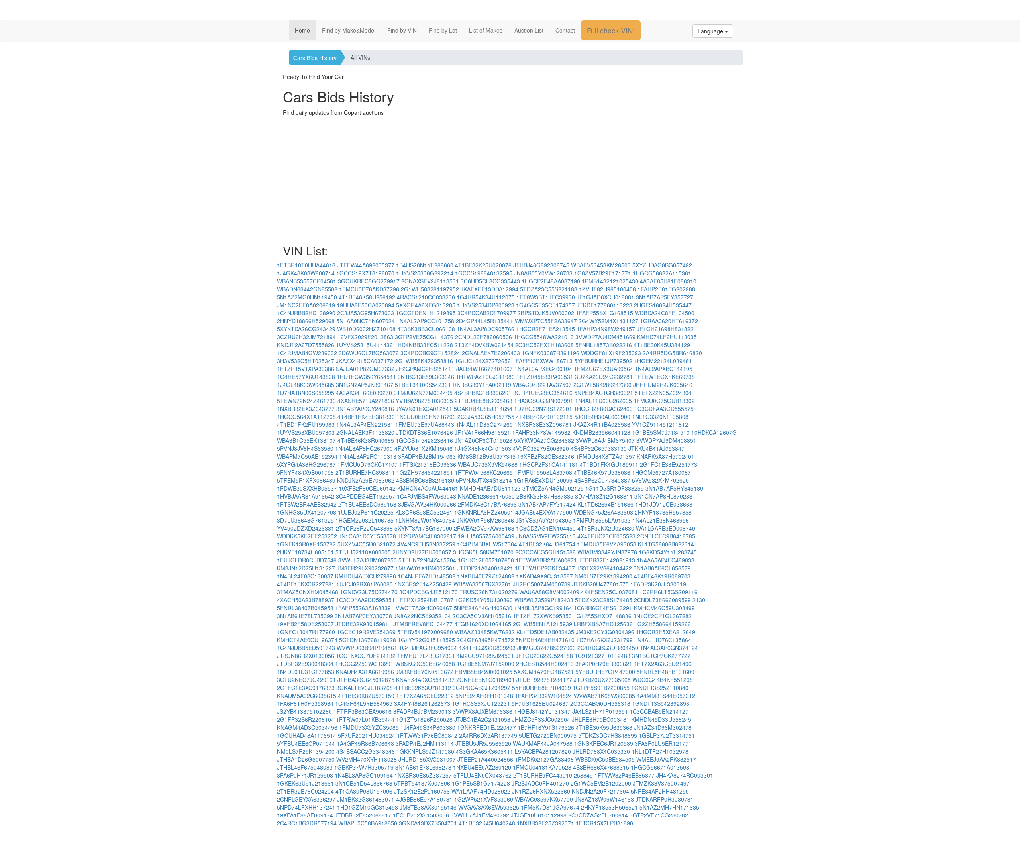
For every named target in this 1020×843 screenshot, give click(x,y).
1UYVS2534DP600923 (485, 305)
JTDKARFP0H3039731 (665, 799)
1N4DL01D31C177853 (305, 672)
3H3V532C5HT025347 (305, 361)
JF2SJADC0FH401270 (540, 783)
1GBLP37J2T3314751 (667, 735)
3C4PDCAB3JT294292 (481, 688)
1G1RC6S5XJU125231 (481, 703)
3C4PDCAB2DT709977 (486, 313)
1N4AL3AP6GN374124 (669, 648)
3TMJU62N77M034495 (423, 393)
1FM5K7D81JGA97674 (550, 807)
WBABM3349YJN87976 (607, 552)
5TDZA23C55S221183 (548, 289)
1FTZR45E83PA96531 (544, 377)
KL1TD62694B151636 (605, 504)
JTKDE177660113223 (604, 305)
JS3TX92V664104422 (604, 568)
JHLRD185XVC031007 (427, 759)
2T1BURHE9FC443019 (542, 775)
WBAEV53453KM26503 (601, 265)
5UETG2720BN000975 (548, 735)
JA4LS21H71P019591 (600, 711)
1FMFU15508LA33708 (543, 472)
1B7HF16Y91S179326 (546, 727)
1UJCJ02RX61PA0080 (364, 584)
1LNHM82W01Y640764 (425, 520)
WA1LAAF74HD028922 (480, 791)
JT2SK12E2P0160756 (422, 791)
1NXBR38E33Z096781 (543, 424)
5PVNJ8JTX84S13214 (484, 480)
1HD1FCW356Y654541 (366, 377)
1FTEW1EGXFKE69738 (664, 377)
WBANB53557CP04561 (306, 281)
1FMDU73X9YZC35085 (369, 727)
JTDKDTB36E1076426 (424, 432)
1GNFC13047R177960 (306, 632)
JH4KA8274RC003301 (684, 775)
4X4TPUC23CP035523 (606, 536)
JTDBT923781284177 (544, 680)
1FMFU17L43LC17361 (426, 656)
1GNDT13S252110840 (659, 688)
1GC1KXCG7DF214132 (366, 656)
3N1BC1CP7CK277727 (661, 656)
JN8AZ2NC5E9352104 (422, 616)
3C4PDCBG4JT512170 (428, 592)
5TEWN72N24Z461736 (306, 401)
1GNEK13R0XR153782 (306, 544)
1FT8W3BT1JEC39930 (545, 297)
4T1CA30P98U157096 (363, 791)
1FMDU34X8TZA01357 (605, 456)
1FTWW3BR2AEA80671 (546, 560)
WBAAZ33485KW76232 (485, 632)
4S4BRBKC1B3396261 (483, 393)
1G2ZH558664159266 (662, 624)
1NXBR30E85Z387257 (423, 775)
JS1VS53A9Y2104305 (543, 520)
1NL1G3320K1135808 (660, 417)
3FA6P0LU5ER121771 (663, 743)
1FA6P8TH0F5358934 (305, 703)
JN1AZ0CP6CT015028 (483, 440)
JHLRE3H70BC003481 (601, 719)
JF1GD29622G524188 (544, 656)
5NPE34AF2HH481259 (660, 791)
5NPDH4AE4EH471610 (545, 640)
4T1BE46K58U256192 (367, 297)
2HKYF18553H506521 (609, 807)
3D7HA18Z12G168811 (604, 496)
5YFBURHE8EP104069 (541, 688)
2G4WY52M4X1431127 (608, 321)
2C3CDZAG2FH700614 (598, 815)
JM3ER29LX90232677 (365, 568)
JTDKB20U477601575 (600, 584)
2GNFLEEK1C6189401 (485, 680)
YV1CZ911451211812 (660, 424)
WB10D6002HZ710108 (366, 329)
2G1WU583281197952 (430, 289)
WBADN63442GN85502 (307, 289)
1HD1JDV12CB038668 (663, 504)
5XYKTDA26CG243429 (306, 329)
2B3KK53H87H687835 (544, 496)
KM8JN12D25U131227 (306, 568)
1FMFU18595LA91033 (602, 520)
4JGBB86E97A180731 (424, 799)
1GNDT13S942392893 (660, 703)
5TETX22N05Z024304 (663, 393)
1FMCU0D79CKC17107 (367, 464)
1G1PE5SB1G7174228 (481, 783)
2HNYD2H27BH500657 (421, 552)
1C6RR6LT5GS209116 (668, 592)
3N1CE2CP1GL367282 (662, 616)
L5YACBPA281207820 (543, 751)
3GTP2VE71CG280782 (659, 815)
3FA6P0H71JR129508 (305, 775)
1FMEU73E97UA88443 (424, 424)
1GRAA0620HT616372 (669, 321)
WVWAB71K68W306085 (604, 696)
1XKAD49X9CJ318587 (544, 576)
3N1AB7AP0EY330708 (363, 616)
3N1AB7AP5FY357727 (664, 297)
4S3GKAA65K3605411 (484, 751)
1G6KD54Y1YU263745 (668, 552)
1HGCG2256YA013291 (364, 664)
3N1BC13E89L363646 (426, 377)
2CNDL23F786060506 (483, 337)
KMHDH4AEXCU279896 (365, 576)
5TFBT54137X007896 (422, 783)
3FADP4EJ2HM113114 (425, 743)
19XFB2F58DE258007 (305, 624)
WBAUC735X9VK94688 (488, 464)
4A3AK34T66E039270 (364, 393)
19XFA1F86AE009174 (305, 815)
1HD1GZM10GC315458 (367, 807)
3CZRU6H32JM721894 (306, 337)
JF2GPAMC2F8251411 (425, 369)
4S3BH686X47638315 (601, 767)
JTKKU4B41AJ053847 (656, 448)
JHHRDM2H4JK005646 (662, 385)
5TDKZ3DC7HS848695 (607, 735)
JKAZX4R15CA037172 (364, 361)
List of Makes (485, 30)
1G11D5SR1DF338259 (614, 488)
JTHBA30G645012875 (365, 680)
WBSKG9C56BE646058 (425, 664)
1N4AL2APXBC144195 (663, 369)
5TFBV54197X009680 (425, 632)
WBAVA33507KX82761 (482, 584)
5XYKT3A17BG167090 (423, 528)
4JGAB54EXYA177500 (543, 512)
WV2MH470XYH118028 (366, 759)
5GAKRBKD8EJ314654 (483, 409)
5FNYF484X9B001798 (305, 472)
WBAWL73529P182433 (543, 600)
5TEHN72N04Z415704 (427, 560)
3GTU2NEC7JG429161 (306, 680)
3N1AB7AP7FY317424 (547, 504)
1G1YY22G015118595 (426, 640)
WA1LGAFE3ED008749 (665, 528)
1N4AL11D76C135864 (662, 640)
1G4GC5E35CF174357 (545, 305)
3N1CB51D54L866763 (363, 783)
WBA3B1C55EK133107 (306, 440)
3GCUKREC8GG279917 (369, 281)
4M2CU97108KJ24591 (485, 656)
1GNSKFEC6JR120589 (603, 743)
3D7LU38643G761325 (305, 520)
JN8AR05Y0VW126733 (543, 273)
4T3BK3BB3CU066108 (426, 329)
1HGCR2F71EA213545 (545, 329)
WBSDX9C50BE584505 (605, 759)
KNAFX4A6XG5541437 (425, 680)
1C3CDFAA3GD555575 (664, 409)
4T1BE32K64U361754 (547, 544)
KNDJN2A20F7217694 (600, 791)
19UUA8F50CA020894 (365, 305)
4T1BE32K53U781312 (422, 688)
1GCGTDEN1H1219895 (426, 313)
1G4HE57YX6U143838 (306, 377)
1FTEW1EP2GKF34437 (545, 568)
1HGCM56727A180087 (661, 472)
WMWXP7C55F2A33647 (546, 321)
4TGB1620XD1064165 (482, 624)
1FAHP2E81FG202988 (666, 289)
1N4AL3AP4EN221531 (365, 424)
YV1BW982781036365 (424, 401)
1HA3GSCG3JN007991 (543, 401)
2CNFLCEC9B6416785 (666, 536)
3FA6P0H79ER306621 (603, 664)
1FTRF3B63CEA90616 (362, 711)
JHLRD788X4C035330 (601, 751)
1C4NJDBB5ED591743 (306, 648)
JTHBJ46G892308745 (541, 265)
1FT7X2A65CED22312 (425, 696)
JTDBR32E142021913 (607, 560)
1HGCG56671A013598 (660, 767)
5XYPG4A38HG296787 (306, 464)
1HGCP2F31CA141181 (548, 464)
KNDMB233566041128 (601, 432)
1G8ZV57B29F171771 (602, 273)
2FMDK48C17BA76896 (487, 504)
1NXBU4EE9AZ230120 (482, 767)
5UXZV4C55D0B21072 (366, 544)
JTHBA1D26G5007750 (306, 759)
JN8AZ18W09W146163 (604, 799)
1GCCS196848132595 (483, 273)
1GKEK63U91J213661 (305, 783)
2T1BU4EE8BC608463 (483, 401)
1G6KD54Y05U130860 (484, 600)
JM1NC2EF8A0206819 (306, 305)
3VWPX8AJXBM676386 (482, 711)
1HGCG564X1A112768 (306, 417)
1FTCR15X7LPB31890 (604, 823)
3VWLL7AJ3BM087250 (367, 560)
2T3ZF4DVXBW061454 (484, 345)
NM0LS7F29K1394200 (603, 576)
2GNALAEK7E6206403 (491, 353)
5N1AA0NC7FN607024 (365, 321)
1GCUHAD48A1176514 (306, 735)
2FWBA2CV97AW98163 (484, 528)
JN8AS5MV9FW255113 (546, 536)
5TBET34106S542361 (423, 385)
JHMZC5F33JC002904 (541, 719)
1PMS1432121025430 (610, 281)
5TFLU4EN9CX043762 (482, 775)
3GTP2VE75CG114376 (424, 337)
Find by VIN (402, 30)
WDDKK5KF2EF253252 (307, 536)
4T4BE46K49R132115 (544, 417)
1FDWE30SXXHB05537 (307, 488)
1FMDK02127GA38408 (544, 759)
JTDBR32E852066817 (363, 815)
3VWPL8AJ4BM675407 (605, 440)
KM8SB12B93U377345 (486, 456)
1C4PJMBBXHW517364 (487, 544)
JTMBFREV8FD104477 (423, 624)
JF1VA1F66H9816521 (482, 432)
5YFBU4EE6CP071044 (306, 743)
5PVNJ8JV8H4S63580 (305, 448)
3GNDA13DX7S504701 (428, 823)
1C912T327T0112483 (602, 656)
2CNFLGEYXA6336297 (306, 799)
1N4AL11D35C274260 (484, 424)
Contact (565, 30)
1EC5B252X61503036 (421, 815)
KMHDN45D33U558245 (661, 719)
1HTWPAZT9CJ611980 (485, 377)
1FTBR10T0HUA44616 (306, 265)
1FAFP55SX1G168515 (604, 313)
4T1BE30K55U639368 (604, 727)
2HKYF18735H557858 (663, 512)
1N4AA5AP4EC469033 (665, 560)
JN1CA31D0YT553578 (367, 536)
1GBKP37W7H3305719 (364, 767)
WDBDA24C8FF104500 (664, 313)
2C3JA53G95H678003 (365, 313)
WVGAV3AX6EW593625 (488, 807)
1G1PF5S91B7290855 (601, 688)
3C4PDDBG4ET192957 (365, 496)
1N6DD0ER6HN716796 (426, 417)
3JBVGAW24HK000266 (427, 504)
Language (711, 31)
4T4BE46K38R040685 (365, 440)
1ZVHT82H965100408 (607, 289)
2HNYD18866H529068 (306, 321)
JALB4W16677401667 (484, 369)
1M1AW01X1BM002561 (425, 568)
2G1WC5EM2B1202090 (601, 783)
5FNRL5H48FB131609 (665, 672)
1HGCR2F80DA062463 (603, 409)
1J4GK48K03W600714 (306, 273)
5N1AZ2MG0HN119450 (307, 297)
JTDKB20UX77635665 (602, 680)
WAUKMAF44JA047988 (543, 743)
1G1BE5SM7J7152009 (485, 664)
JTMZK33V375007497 (661, 783)
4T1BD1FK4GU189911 (609, 464)
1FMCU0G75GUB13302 (664, 401)
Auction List (528, 30)
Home (302, 30)
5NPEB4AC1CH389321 (603, 393)
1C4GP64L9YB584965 (363, 703)
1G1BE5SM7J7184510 (661, 432)
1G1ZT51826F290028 (424, 719)
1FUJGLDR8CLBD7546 (307, 560)
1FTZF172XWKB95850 (542, 616)
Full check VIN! (611, 30)
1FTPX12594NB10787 (424, 600)
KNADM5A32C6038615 (306, 696)
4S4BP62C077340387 (602, 480)
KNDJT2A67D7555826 (305, 345)
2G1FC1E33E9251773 (668, 464)
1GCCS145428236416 (424, 440)
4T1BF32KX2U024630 (605, 528)
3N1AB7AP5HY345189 (674, 488)
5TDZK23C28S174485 (603, 600)
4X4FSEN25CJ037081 (609, 592)
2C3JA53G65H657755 (485, 417)
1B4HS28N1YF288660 (424, 265)
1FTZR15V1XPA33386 (305, 369)
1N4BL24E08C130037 (305, 576)
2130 (698, 600)
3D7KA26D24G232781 (604, 377)
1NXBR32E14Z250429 (423, 584)
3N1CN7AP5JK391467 (364, 385)
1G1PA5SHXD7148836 (602, 616)
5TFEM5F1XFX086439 (306, 480)
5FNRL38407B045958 (305, 608)
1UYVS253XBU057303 (306, 432)
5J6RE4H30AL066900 (602, 417)
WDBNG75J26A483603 (603, 512)
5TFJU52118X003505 (363, 552)
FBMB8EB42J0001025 (483, 672)
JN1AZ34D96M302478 (663, 727)
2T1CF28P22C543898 (364, 528)
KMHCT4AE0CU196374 (307, 640)
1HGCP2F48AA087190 (551, 281)
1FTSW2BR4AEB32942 (307, 504)
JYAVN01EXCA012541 (424, 409)
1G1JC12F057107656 (486, 560)
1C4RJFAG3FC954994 (428, 648)
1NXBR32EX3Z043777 (306, 409)
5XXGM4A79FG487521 (544, 672)
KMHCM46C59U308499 (664, 608)
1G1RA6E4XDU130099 (543, 480)
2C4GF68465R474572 (485, 640)
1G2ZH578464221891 (424, 472)
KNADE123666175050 (486, 496)
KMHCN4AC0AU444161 (427, 488)
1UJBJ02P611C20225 (366, 512)
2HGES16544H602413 (545, 664)
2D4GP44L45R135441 (484, 321)
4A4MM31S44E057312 (666, 696)
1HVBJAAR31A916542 (305, 496)
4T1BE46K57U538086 (602, 472)
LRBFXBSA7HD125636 (603, 624)
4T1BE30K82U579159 (366, 696)
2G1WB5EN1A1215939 (542, 624)
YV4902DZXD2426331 (305, 528)
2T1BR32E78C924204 (305, 791)
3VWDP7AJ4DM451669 (605, 337)
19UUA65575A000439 (486, 536)
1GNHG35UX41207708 (306, 512)
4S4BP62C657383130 (599, 448)
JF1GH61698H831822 (665, 329)
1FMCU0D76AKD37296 (369, 289)
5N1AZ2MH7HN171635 (669, 807)
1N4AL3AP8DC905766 (485, 329)
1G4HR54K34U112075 (486, 297)
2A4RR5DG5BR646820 (672, 353)
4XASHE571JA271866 (365, 401)
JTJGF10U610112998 (539, 815)
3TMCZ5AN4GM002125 (553, 488)
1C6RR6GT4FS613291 (603, 608)
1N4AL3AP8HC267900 (364, 448)
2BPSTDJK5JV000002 (546, 313)
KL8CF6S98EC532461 (424, 512)
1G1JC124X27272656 (483, 361)
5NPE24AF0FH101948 (484, 696)
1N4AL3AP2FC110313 (367, 456)
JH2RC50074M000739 (542, 584)
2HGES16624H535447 (663, 305)
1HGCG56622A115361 (662, 273)
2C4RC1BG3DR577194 (307, 823)
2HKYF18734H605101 (305, 552)
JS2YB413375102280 (304, 711)
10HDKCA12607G (714, 432)
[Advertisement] (510, 180)
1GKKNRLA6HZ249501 (484, 512)
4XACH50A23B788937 (305, 600)
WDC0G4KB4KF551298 (662, 680)
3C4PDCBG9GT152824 (430, 353)
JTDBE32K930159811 (363, 624)
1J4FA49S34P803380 (427, 727)
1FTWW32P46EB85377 (624, 775)
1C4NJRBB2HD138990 (306, 313)
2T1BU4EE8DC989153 (367, 504)
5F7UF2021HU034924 (366, 735)
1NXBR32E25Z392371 (545, 823)
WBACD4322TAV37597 (542, 385)
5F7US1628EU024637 (540, 703)
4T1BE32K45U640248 (487, 823)
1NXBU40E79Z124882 (485, 576)
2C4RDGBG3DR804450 (607, 648)
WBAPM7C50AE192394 (307, 456)
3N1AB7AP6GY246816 (365, 409)
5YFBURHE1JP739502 (603, 361)
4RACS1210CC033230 (426, 297)
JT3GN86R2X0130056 (305, 656)
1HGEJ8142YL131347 (542, 711)
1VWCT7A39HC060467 (422, 608)
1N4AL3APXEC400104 (543, 369)
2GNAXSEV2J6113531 (430, 281)
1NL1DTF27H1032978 (660, 751)
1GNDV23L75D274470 (369, 592)
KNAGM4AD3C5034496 (307, 727)
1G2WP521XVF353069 (483, 799)
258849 (583, 775)
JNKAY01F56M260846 (485, 520)
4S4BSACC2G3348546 (365, 751)
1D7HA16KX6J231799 (604, 640)
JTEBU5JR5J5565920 (483, 743)
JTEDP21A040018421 (485, 568)
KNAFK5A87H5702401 (665, 456)
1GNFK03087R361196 (550, 353)
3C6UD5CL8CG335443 (490, 281)
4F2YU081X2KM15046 (423, 448)
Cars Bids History (315, 58)
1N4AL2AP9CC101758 (425, 321)
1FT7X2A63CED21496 (663, 664)
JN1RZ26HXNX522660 (541, 791)
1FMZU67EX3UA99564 (603, 369)
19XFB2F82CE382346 (545, 456)
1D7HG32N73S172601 (543, 409)
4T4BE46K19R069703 (662, 576)
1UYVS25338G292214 (424, 273)
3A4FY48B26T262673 (422, 703)
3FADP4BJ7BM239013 (422, 711)
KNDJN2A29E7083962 (365, 480)
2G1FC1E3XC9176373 (306, 688)
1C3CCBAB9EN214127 (659, 711)
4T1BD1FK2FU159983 (306, 424)
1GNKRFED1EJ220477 (486, 727)
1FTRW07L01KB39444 (365, 719)
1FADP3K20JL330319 (658, 584)
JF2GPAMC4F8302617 (427, 536)
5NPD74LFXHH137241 (306, 807)
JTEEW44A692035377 (365, 265)
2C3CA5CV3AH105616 (482, 616)
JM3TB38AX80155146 (428, 807)
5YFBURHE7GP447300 (605, 672)
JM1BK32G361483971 (365, 799)
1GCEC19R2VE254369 (366, 632)
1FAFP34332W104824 (543, 696)
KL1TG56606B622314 (666, 544)
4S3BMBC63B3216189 (425, 480)
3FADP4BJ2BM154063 (427, 456)
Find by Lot (443, 30)
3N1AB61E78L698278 (423, 767)
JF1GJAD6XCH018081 (605, 297)
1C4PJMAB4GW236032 (307, 353)
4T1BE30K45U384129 (662, 345)
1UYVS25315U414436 (364, 345)
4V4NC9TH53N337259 (426, 544)
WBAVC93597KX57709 (544, 799)
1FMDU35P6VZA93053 (606, 544)
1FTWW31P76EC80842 (427, 735)
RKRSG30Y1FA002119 (482, 385)
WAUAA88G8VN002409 (549, 592)
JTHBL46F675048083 (305, 767)
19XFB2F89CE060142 (367, 488)
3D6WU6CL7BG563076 (369, 353)
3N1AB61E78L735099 (305, 616)
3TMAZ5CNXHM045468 (307, 592)
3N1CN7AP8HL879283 (663, 496)
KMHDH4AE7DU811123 (490, 488)
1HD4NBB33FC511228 (423, 345)
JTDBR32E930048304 (305, 664)
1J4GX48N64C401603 (482, 448)
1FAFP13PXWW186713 (542, 361)
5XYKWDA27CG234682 (544, 440)
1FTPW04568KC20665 (484, 472)
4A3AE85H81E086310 (668, 281)
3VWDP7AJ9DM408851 (666, 440)
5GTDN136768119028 (367, 640)
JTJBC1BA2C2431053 (482, 719)
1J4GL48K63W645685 (305, 385)
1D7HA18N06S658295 (305, 393)
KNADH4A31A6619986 (365, 672)
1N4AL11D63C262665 (603, 401)
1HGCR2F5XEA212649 (665, 632)
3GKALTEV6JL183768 (364, 688)
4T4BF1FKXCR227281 (306, 584)
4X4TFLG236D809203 (487, 648)
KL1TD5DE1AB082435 (545, 632)
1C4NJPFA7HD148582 (426, 576)
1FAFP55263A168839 (363, 608)
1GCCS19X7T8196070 (365, 273)
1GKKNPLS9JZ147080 (425, 751)
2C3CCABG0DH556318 (600, 703)
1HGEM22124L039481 (663, 361)
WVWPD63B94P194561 (367, 648)
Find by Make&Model (348, 30)
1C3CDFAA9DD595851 (365, 600)
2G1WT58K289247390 (602, 385)
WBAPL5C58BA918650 (367, 823)
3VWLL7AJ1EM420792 (480, 815)
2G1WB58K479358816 (424, 361)
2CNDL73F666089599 (662, 600)
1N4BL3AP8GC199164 (543, 608)
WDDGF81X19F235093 (611, 353)
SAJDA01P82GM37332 (365, 369)
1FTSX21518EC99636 (427, 464)
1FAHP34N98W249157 (606, 329)
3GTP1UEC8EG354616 (543, 393)
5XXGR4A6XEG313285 (425, 305)
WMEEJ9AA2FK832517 (666, 759)
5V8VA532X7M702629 (660, 480)
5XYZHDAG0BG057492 (662, 265)
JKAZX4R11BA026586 (601, 424)
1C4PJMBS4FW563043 (426, 496)
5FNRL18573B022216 (603, 345)
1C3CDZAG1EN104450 (546, 528)
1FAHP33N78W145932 (541, 432)
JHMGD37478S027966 (546, 648)
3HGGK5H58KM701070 (483, 552)
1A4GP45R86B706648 (365, 743)
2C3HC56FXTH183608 (544, 345)
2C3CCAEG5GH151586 (545, 552)
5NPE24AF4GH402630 (483, 608)
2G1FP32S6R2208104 (305, 719)
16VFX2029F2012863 (365, 337)
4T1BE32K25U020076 (483, 265)
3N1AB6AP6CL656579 (662, 568)
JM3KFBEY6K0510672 (424, 672)
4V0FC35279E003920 (541, 448)
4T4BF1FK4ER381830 (366, 417)
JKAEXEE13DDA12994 (489, 289)
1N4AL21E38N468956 (660, 520)
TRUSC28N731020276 (488, 592)
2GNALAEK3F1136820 (365, 432)
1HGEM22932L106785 (364, 520)
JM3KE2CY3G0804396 (605, 632)
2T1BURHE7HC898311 (365, 472)
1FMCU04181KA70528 (542, 767)
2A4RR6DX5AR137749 (488, 735)
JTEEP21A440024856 (485, 759)
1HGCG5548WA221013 (544, 337)
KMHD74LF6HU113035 (667, 337)
